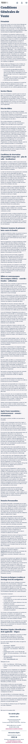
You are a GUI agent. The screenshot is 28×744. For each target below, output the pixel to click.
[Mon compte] (22, 2)
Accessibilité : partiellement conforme (14, 742)
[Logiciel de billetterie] (14, 737)
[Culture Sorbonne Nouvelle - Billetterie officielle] (17, 2)
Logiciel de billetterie (12, 735)
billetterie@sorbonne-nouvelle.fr (14, 725)
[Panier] (26, 2)
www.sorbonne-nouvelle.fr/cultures (14, 728)
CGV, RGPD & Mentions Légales (14, 740)
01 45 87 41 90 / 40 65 (14, 727)
